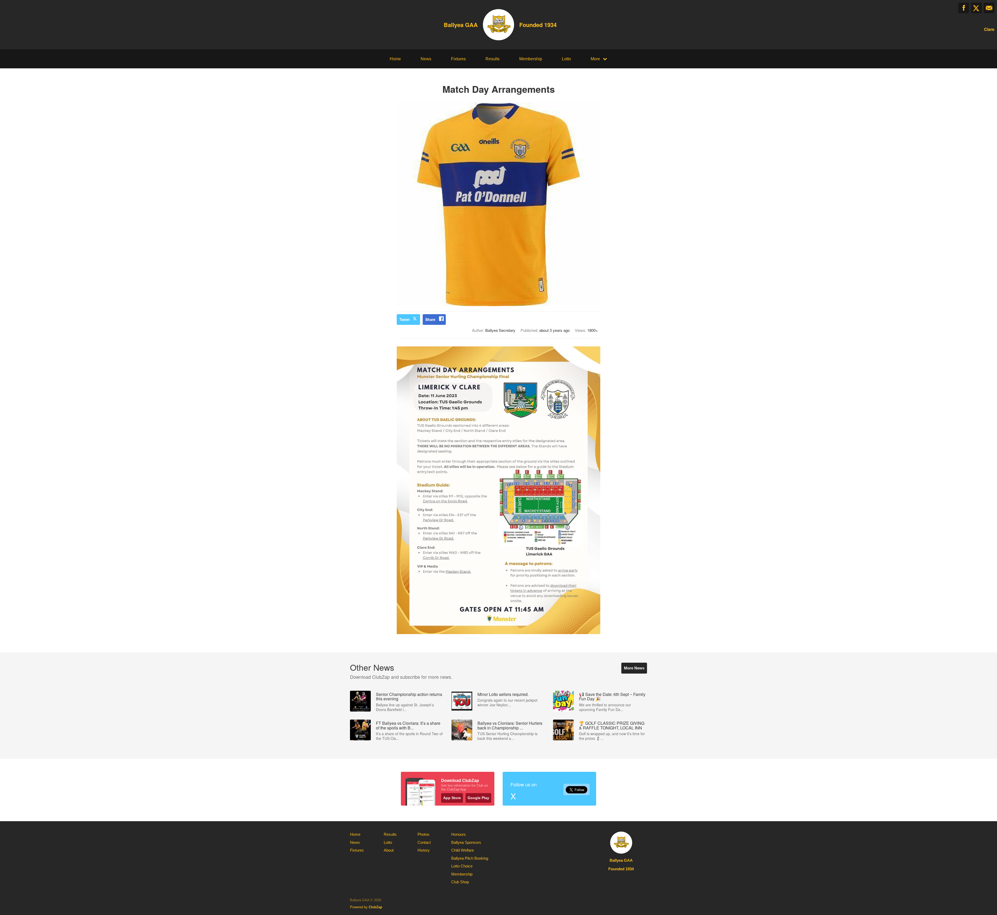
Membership (530, 59)
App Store (452, 798)
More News (634, 668)
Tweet (404, 319)
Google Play (478, 798)
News (426, 59)
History (423, 850)
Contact (424, 842)
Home (395, 59)
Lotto (566, 59)
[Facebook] (963, 8)
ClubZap (375, 907)
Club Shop (460, 882)
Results (493, 59)
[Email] (989, 8)
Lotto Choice (462, 866)
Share (430, 319)
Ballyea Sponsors (466, 842)
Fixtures (458, 59)
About (389, 850)
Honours (458, 834)
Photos (423, 834)
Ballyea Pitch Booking (469, 858)
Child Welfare (462, 850)
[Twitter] (976, 8)
